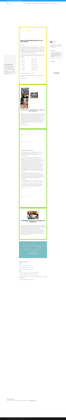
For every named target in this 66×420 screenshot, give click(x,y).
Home (24, 3)
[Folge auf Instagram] (51, 42)
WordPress (23, 418)
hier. (24, 277)
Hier (19, 272)
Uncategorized (34, 247)
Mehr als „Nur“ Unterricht (43, 3)
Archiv (51, 3)
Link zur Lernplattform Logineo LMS (24, 265)
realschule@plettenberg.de (43, 301)
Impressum (55, 3)
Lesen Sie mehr (33, 253)
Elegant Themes (13, 418)
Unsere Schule (35, 3)
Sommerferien (54, 65)
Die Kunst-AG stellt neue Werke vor (33, 246)
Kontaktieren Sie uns (42, 306)
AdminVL (26, 247)
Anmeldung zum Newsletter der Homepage (26, 269)
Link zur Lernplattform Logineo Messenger (26, 267)
